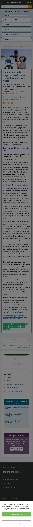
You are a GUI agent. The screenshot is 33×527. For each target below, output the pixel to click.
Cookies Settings (16, 523)
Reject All (16, 518)
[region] (16, 514)
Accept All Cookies (16, 514)
